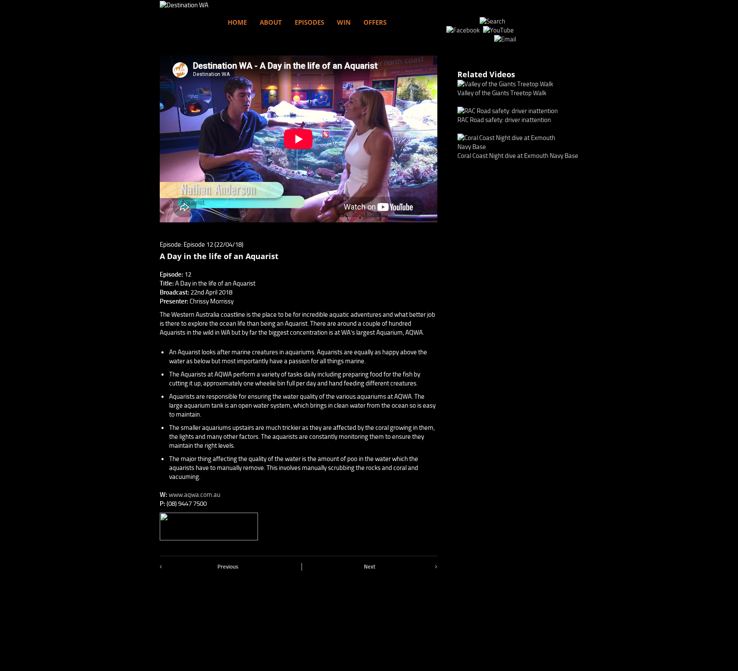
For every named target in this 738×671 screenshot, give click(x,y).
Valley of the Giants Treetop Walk (501, 93)
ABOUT (271, 22)
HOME (237, 22)
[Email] (505, 39)
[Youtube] (499, 30)
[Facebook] (464, 30)
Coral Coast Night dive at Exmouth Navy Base (517, 156)
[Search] (492, 21)
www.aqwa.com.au (194, 495)
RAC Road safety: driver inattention (504, 120)
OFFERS (375, 22)
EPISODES (309, 22)
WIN (344, 22)
